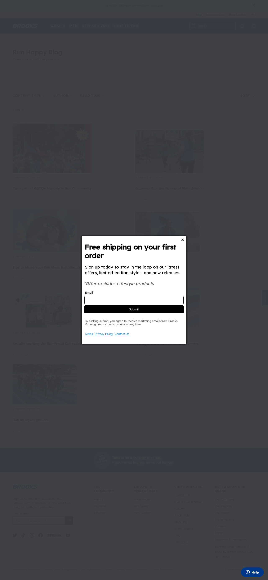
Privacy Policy (104, 334)
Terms (89, 334)
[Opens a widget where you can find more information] (252, 572)
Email (89, 293)
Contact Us (122, 334)
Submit (134, 309)
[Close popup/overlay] (182, 239)
